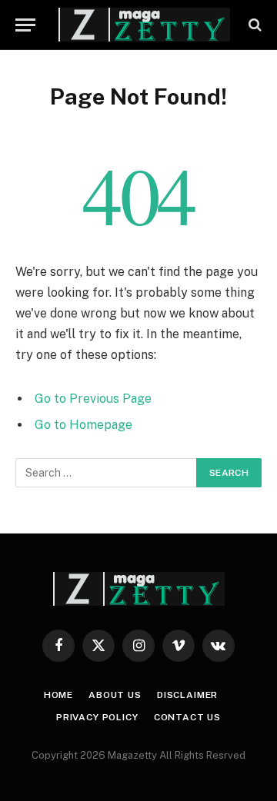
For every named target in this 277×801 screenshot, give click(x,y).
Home (58, 695)
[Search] (253, 25)
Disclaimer (187, 695)
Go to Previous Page (93, 398)
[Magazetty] (144, 24)
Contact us (187, 717)
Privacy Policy (97, 717)
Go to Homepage (83, 424)
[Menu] (25, 25)
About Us (115, 695)
